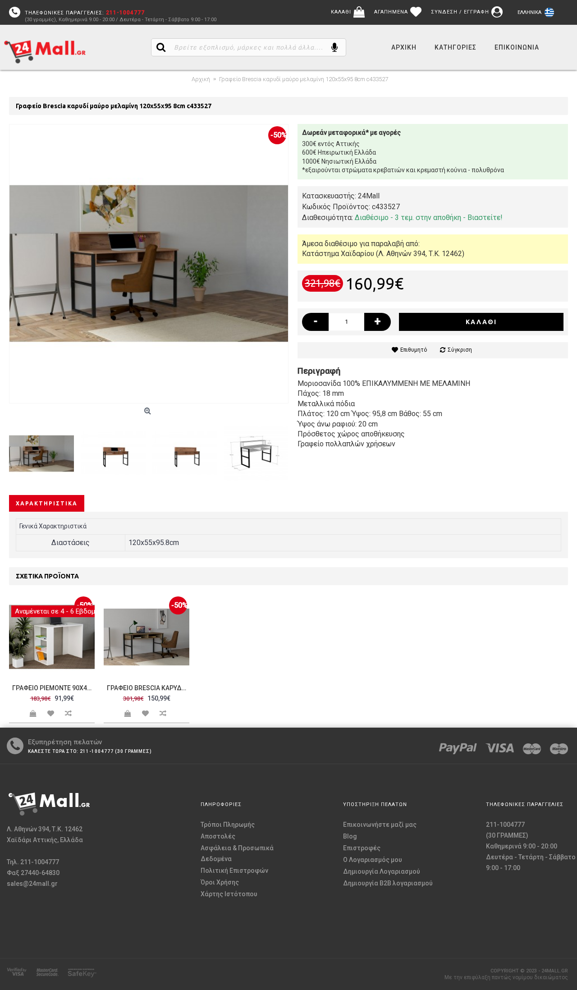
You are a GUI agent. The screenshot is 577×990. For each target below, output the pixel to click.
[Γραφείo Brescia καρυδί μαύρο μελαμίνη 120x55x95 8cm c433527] (148, 263)
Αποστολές (218, 836)
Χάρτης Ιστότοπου (229, 894)
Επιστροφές (361, 848)
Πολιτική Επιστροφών (234, 870)
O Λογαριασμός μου (372, 859)
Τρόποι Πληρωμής (228, 824)
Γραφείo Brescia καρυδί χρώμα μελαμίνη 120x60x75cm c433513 (148, 688)
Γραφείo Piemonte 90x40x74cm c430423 (53, 688)
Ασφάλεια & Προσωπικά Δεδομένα (237, 853)
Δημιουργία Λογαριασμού (381, 871)
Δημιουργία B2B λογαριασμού (388, 883)
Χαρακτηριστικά (47, 503)
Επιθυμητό (413, 350)
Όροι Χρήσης (220, 882)
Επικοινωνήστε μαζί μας (380, 824)
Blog (350, 836)
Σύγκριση (460, 350)
